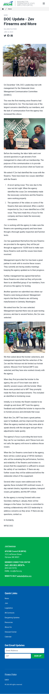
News (10, 9)
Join (6, 603)
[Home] (3, 9)
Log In (7, 679)
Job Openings (10, 546)
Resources (9, 622)
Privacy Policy (11, 674)
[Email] (11, 35)
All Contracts (9, 613)
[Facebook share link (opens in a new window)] (8, 35)
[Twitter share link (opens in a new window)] (5, 35)
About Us (8, 627)
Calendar (8, 637)
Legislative (9, 608)
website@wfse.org (24, 576)
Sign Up (38, 656)
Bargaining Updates (12, 618)
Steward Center (11, 632)
